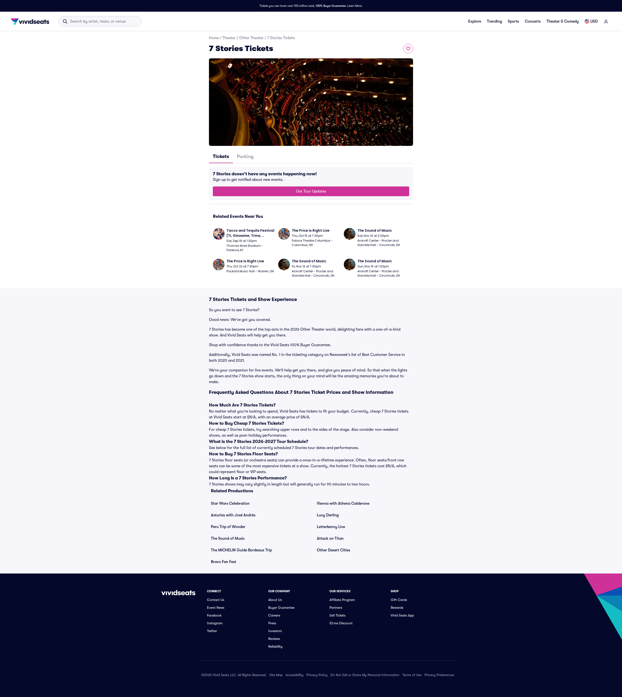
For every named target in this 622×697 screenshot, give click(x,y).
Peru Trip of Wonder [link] (228, 527)
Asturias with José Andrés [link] (233, 515)
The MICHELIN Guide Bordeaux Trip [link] (241, 550)
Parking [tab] (245, 156)
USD (594, 21)
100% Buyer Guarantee (331, 6)
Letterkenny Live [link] (331, 527)
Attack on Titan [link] (330, 538)
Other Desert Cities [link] (333, 550)
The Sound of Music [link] (228, 538)
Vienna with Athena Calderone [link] (343, 503)
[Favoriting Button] (408, 48)
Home (214, 38)
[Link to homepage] (31, 21)
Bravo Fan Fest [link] (223, 562)
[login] (606, 21)
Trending (494, 21)
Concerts (533, 21)
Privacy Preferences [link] (439, 675)
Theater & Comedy (562, 21)
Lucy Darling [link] (328, 515)
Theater (229, 38)
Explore (474, 21)
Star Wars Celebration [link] (230, 503)
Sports (513, 21)
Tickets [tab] (221, 156)
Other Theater (251, 38)
